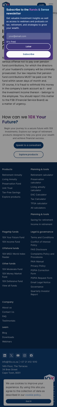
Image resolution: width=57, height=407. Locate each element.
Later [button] (28, 46)
